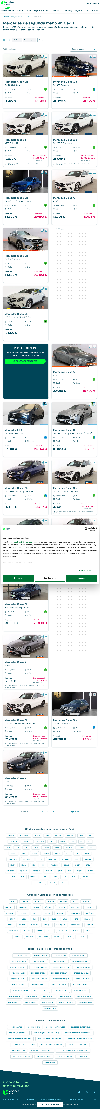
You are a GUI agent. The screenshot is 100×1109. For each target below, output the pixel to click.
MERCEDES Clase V (61, 991)
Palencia (47, 925)
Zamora (69, 937)
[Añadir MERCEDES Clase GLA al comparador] (46, 56)
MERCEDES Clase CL (59, 961)
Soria (50, 931)
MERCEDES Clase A (78, 955)
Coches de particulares (55, 1027)
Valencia (29, 937)
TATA (64, 877)
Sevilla (39, 931)
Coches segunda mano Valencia (79, 1039)
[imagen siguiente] (46, 65)
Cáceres (48, 907)
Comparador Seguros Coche (24, 1045)
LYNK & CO (52, 859)
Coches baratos (15, 1027)
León (44, 919)
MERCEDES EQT (30, 1002)
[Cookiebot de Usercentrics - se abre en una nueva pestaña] (86, 529)
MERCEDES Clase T (41, 991)
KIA (77, 853)
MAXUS (12, 865)
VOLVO (52, 883)
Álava (13, 901)
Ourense (34, 925)
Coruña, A (23, 913)
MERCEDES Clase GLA (59, 973)
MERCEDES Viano (85, 1002)
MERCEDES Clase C (39, 961)
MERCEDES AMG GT (21, 955)
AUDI (47, 836)
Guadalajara (74, 913)
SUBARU (33, 877)
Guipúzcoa (90, 913)
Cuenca (36, 913)
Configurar (48, 578)
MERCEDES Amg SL (40, 955)
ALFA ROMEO (24, 836)
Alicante (38, 901)
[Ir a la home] (7, 3)
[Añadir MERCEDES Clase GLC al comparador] (94, 56)
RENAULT (49, 871)
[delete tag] (20, 40)
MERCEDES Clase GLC (17, 979)
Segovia (27, 931)
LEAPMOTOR (27, 859)
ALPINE (37, 836)
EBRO (8, 847)
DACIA (62, 841)
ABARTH (11, 836)
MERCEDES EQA (14, 997)
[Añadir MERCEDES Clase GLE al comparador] (94, 694)
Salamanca (13, 931)
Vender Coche (50, 1062)
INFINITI (13, 853)
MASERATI (88, 859)
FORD (36, 847)
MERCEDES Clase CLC (17, 967)
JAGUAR (57, 853)
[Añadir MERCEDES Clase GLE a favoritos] (90, 694)
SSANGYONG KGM (18, 877)
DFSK (72, 841)
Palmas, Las (60, 925)
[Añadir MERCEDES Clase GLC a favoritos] (90, 56)
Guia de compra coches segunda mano (73, 1051)
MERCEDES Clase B (19, 961)
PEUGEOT (10, 871)
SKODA (79, 871)
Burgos (36, 907)
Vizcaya (57, 937)
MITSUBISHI (54, 865)
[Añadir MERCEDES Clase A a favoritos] (90, 172)
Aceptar (81, 578)
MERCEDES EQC (48, 997)
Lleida (54, 919)
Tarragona (62, 931)
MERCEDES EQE (65, 997)
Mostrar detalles (86, 570)
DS (89, 841)
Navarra (22, 925)
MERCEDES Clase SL (59, 985)
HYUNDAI (81, 847)
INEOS (92, 847)
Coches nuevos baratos (18, 1033)
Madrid (75, 919)
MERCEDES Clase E (18, 973)
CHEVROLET (27, 841)
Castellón (75, 907)
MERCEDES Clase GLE (39, 979)
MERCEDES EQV (47, 1002)
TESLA (74, 877)
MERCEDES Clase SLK (20, 991)
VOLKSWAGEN (39, 883)
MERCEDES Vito (50, 1008)
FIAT (26, 847)
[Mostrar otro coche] (25, 75)
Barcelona (23, 907)
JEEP (68, 853)
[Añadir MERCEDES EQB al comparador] (46, 404)
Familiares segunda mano (77, 1045)
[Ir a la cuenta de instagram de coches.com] (86, 1092)
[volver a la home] (11, 1092)
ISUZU (24, 853)
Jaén (34, 919)
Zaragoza (81, 937)
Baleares (8, 907)
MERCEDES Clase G (38, 973)
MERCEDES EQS (13, 1002)
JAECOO (46, 853)
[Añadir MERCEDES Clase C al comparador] (94, 404)
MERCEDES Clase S (39, 985)
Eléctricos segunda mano (51, 1045)
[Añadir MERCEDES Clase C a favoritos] (90, 404)
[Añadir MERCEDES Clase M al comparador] (46, 520)
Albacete (25, 901)
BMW (81, 836)
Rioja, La (90, 925)
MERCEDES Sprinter (66, 1002)
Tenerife (76, 931)
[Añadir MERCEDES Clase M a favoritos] (42, 520)
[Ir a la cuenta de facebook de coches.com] (94, 1092)
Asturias (63, 901)
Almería (51, 901)
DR (81, 841)
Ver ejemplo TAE (38, 160)
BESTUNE (70, 836)
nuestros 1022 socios (22, 542)
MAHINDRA (65, 859)
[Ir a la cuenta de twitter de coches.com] (79, 1092)
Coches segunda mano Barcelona (78, 1033)
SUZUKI (44, 877)
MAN (76, 859)
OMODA (77, 865)
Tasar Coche (83, 1056)
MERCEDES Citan (60, 955)
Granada (60, 913)
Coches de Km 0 (34, 1027)
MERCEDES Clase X (80, 991)
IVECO (34, 853)
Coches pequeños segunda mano (46, 1033)
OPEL (88, 865)
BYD (90, 836)
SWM (55, 877)
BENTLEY (58, 836)
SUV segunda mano (64, 1056)
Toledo (17, 937)
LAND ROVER (13, 859)
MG (33, 865)
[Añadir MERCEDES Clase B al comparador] (46, 114)
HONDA (57, 847)
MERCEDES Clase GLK (61, 979)
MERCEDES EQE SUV (84, 997)
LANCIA (86, 853)
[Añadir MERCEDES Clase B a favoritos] (42, 114)
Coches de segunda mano (81, 1027)
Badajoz (86, 901)
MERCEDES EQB (31, 997)
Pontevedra (75, 925)
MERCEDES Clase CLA (80, 961)
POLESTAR (23, 871)
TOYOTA (85, 877)
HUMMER (69, 847)
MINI (42, 865)
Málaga (87, 919)
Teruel (88, 931)
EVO (17, 847)
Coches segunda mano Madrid (19, 1039)
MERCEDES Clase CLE (39, 967)
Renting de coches (44, 1056)
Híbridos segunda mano (21, 1056)
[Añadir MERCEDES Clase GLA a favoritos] (42, 56)
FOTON (46, 847)
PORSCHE (36, 871)
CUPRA (52, 841)
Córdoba (9, 913)
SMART (90, 871)
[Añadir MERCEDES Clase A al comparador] (94, 172)
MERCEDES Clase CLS (82, 967)
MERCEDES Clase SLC (80, 985)
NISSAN (66, 865)
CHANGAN (13, 841)
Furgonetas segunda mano (41, 1051)
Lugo (65, 919)
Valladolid (43, 937)
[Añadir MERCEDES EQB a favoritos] (42, 404)
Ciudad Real (90, 907)
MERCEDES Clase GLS (82, 979)
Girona (47, 913)
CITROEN (40, 841)
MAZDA (23, 865)
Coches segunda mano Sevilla (49, 1039)
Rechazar (18, 578)
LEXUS (40, 859)
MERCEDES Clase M (19, 985)
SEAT (69, 871)
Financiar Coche (18, 1051)
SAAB (60, 871)
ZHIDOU (63, 883)
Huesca (24, 919)
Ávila (75, 901)
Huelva (12, 919)
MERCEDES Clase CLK (61, 967)
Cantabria (61, 907)
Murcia (10, 925)
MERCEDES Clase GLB (81, 973)
